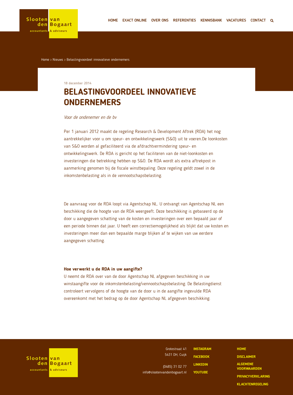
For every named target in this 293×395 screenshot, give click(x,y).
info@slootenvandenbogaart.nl (165, 372)
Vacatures (236, 20)
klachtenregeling (252, 384)
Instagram (202, 349)
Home (113, 20)
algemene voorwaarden (249, 366)
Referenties (184, 20)
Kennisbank (211, 20)
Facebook (201, 356)
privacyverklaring (253, 376)
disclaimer (246, 356)
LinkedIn (200, 364)
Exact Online (134, 20)
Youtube (200, 372)
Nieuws (58, 59)
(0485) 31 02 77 (175, 366)
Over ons (159, 20)
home (241, 349)
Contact (258, 20)
